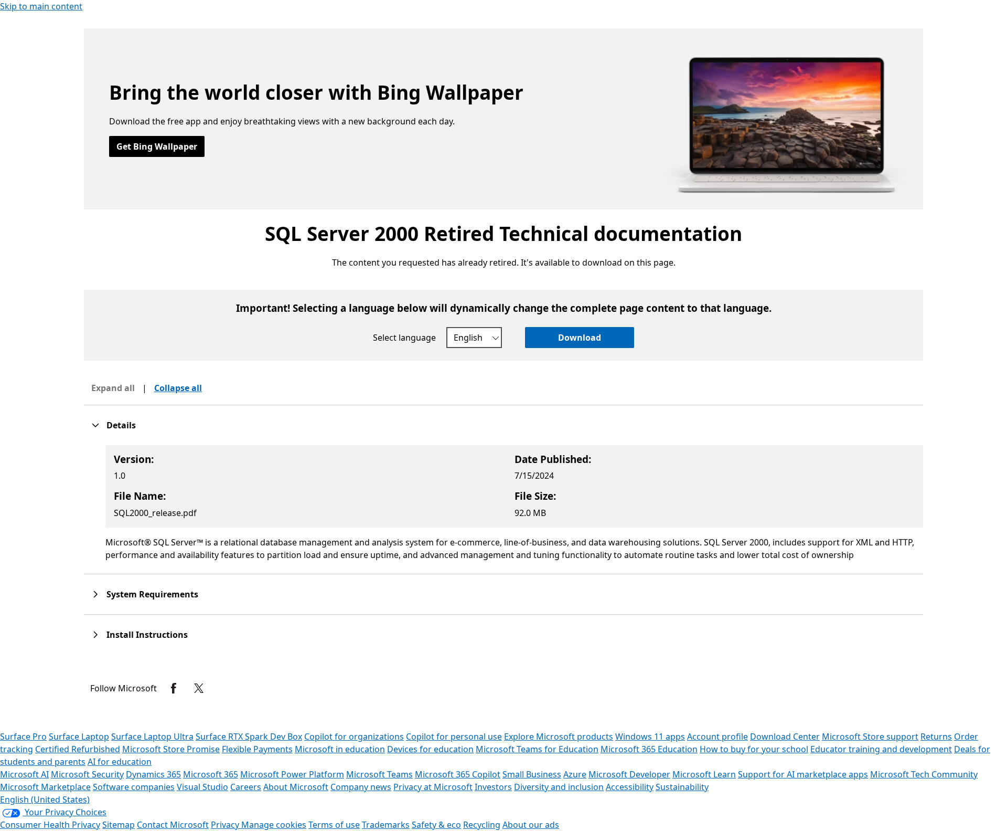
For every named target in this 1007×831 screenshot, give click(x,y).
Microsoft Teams (379, 774)
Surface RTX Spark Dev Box (249, 736)
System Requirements (152, 594)
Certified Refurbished (77, 749)
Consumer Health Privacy (50, 824)
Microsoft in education (340, 749)
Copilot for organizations (354, 736)
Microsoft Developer (629, 774)
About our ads (530, 824)
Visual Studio (202, 787)
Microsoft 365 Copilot (457, 774)
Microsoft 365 (210, 774)
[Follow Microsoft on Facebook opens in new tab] (173, 688)
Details (121, 425)
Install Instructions (147, 634)
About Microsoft (295, 787)
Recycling (481, 824)
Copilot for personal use (454, 736)
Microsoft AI (24, 774)
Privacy (226, 824)
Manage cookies (273, 824)
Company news (360, 787)
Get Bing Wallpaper (156, 146)
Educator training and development (881, 749)
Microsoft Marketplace (45, 787)
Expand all (113, 388)
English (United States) (45, 799)
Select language (404, 337)
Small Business (531, 774)
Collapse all (178, 388)
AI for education (120, 761)
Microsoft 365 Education (649, 749)
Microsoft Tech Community (924, 774)
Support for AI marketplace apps (803, 774)
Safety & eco (436, 824)
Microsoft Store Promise (171, 749)
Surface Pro (23, 736)
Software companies (134, 787)
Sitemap (118, 824)
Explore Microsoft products (558, 736)
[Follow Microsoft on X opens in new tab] (198, 688)
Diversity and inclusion (559, 787)
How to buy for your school (754, 749)
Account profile (717, 736)
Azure (574, 774)
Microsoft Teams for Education (537, 749)
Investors (493, 787)
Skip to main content (41, 6)
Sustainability (682, 787)
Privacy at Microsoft (433, 787)
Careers (245, 787)
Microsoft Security (87, 774)
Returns (936, 736)
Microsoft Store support (870, 736)
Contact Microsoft (173, 824)
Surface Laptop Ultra (152, 736)
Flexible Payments (257, 749)
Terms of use (334, 824)
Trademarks (386, 824)
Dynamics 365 (153, 774)
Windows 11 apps (650, 736)
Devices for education (430, 749)
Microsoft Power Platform (292, 774)
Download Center (785, 736)
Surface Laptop (79, 736)
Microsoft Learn (704, 774)
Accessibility (630, 787)
